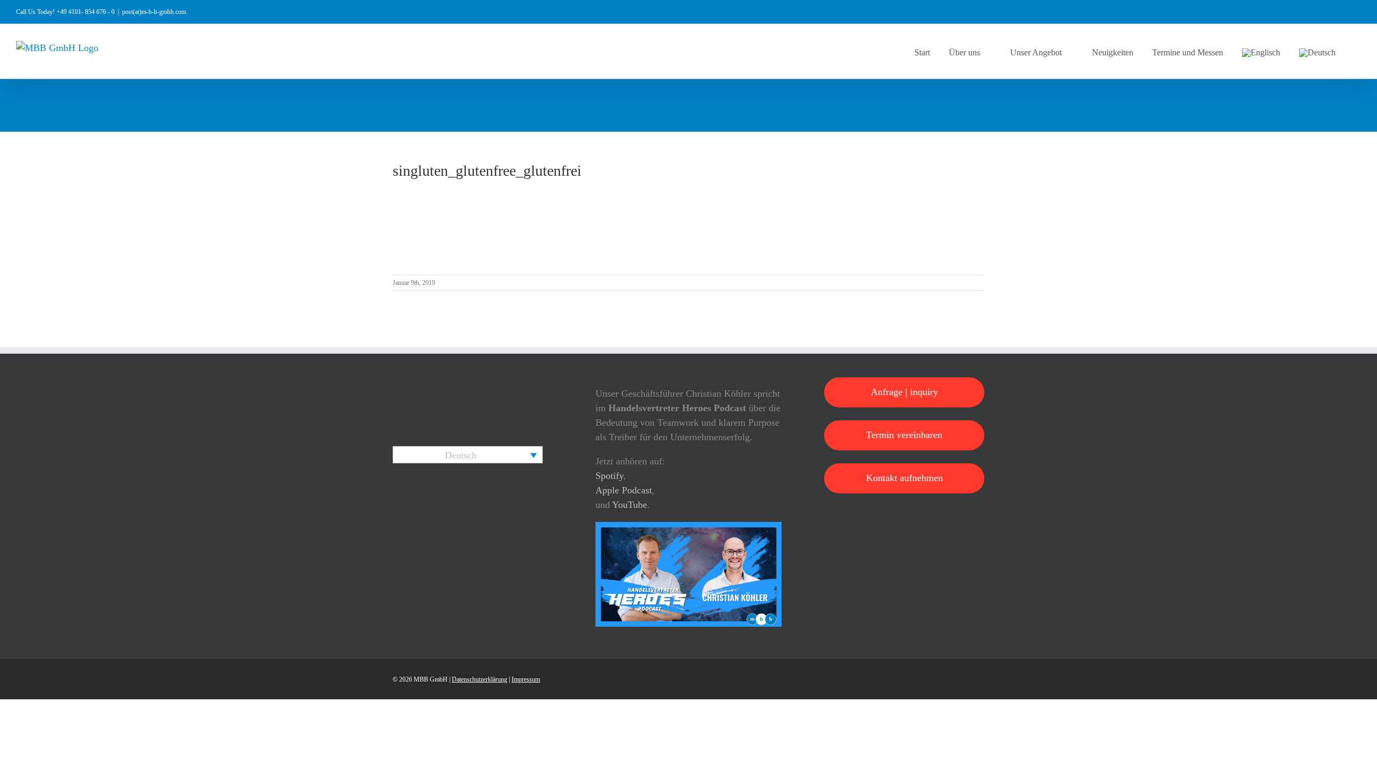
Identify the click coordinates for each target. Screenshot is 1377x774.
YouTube (629, 504)
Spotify (609, 475)
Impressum (526, 679)
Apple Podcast (623, 490)
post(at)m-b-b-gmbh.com (154, 12)
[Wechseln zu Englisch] (1261, 51)
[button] (1357, 51)
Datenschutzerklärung (479, 679)
